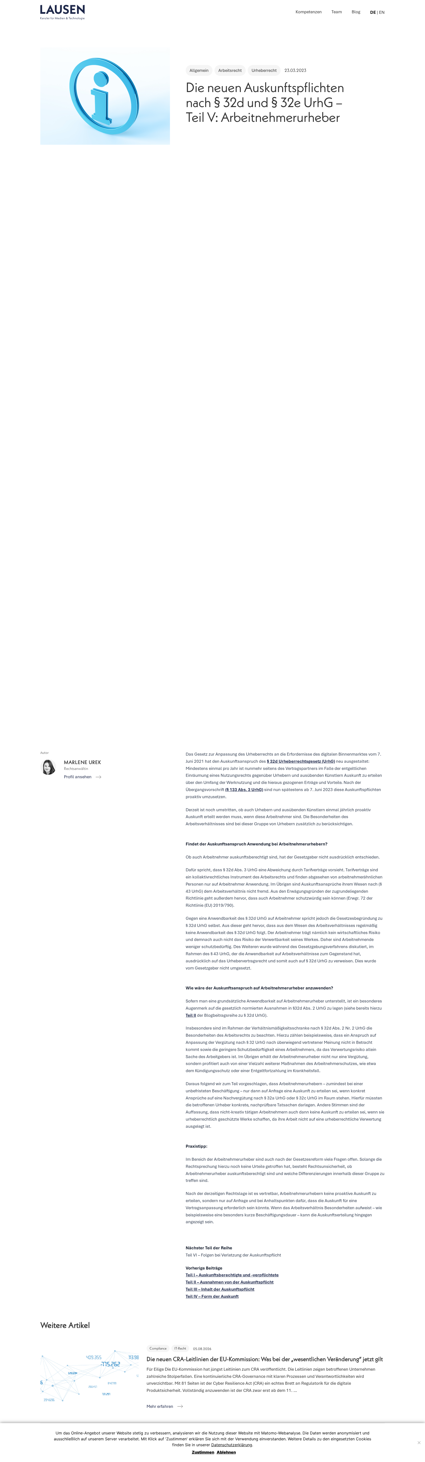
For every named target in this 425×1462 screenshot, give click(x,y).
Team (337, 12)
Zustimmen (203, 1452)
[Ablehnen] (418, 1442)
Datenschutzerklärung (231, 1444)
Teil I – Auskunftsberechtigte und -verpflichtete (232, 1275)
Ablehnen (226, 1452)
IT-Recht (180, 1348)
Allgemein (199, 70)
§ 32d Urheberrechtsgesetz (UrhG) (301, 761)
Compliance (158, 1348)
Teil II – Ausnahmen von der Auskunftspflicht (229, 1282)
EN (382, 12)
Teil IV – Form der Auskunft (212, 1296)
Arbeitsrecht (230, 70)
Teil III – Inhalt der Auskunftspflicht (220, 1289)
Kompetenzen (309, 12)
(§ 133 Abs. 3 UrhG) (244, 789)
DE (373, 12)
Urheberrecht (264, 70)
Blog (356, 12)
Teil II (191, 1015)
